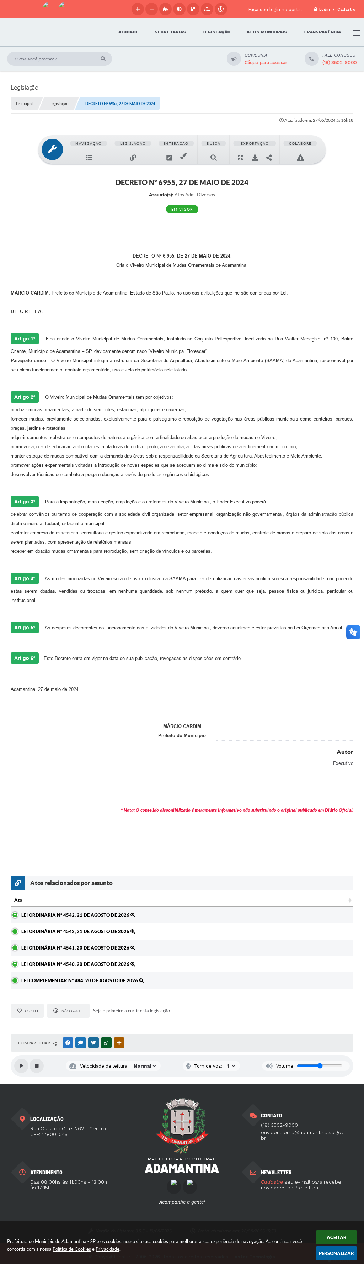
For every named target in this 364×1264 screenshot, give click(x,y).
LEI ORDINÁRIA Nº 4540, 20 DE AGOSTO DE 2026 (75, 964)
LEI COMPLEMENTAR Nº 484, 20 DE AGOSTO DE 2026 (80, 980)
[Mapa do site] (207, 9)
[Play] (21, 1066)
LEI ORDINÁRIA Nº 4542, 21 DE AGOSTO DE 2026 (75, 915)
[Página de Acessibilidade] (221, 9)
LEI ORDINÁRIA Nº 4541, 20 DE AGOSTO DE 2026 (75, 948)
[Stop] (37, 1066)
